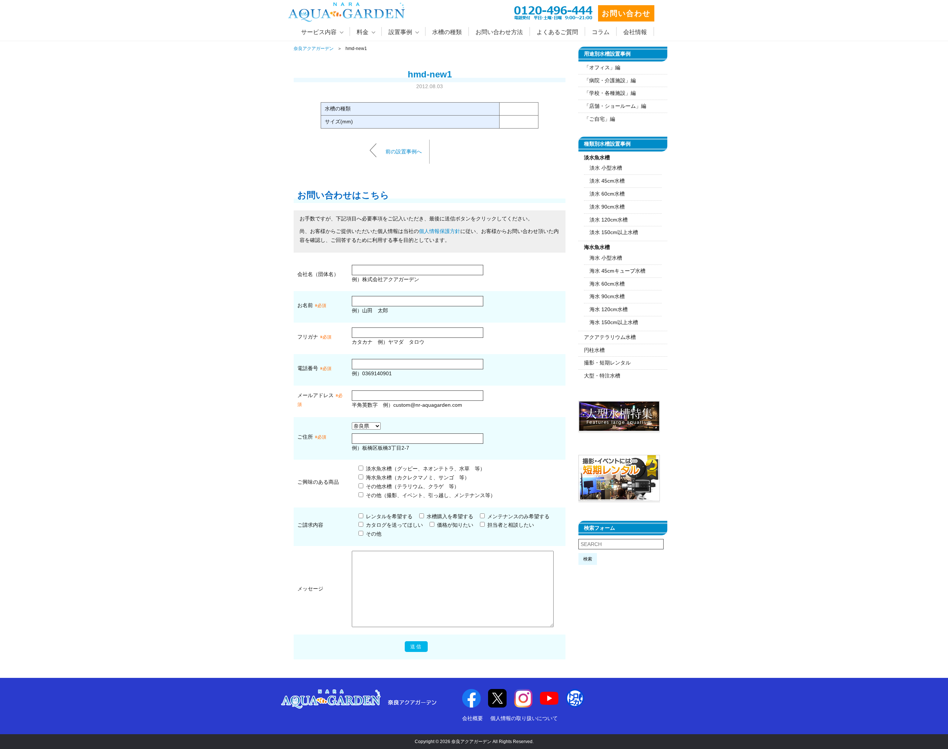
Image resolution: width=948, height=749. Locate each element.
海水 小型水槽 (606, 258)
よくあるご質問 (557, 32)
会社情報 (635, 32)
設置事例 (400, 32)
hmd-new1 (430, 74)
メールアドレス (315, 395)
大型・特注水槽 (602, 376)
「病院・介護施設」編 (610, 80)
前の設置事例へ (403, 151)
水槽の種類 (447, 32)
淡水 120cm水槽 (609, 220)
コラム (601, 32)
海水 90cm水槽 (607, 296)
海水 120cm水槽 (609, 309)
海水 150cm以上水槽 (614, 322)
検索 (587, 559)
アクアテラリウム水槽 (610, 337)
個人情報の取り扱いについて (524, 718)
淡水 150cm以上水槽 (614, 232)
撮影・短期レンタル (607, 363)
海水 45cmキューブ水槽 (617, 271)
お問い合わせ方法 (499, 32)
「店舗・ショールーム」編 (615, 106)
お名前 (305, 305)
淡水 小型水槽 (606, 168)
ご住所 (311, 437)
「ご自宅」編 (599, 119)
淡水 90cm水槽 (607, 207)
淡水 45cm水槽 (607, 181)
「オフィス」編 (602, 67)
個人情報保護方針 (439, 231)
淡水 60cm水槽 (607, 194)
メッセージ (310, 589)
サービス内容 (319, 32)
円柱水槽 (594, 350)
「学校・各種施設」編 (610, 93)
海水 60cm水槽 (607, 284)
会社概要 (472, 718)
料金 (362, 32)
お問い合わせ (626, 13)
